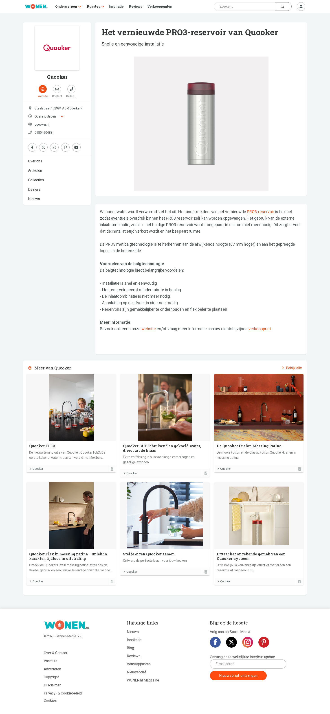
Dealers (34, 189)
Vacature (50, 661)
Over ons (35, 161)
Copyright (51, 677)
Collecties (36, 180)
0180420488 (44, 132)
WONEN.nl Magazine (143, 680)
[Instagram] (247, 642)
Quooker (38, 468)
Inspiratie (116, 6)
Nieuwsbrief (136, 672)
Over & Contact (55, 653)
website (148, 328)
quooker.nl (42, 124)
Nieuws (34, 199)
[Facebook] (215, 642)
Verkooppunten (159, 6)
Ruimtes (93, 6)
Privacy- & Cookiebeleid (63, 693)
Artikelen (35, 170)
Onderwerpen (66, 6)
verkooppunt (260, 328)
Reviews (135, 6)
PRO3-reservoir (260, 211)
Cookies (50, 700)
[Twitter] (231, 642)
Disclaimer (52, 685)
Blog (130, 648)
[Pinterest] (263, 642)
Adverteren (52, 669)
